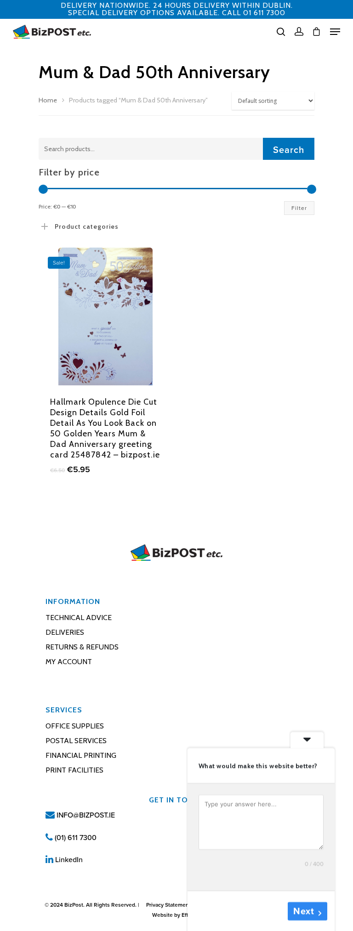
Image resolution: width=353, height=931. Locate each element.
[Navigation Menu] (335, 31)
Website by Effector (176, 915)
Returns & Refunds (82, 647)
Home (48, 100)
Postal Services (76, 740)
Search (288, 150)
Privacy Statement (168, 905)
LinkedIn (68, 859)
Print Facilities (74, 770)
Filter (299, 208)
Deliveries (65, 632)
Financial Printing (81, 755)
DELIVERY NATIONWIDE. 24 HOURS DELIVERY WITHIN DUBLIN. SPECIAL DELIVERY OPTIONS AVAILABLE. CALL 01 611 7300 (177, 9)
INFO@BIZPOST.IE (85, 815)
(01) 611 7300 (75, 837)
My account (69, 661)
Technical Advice (79, 617)
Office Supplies (75, 726)
